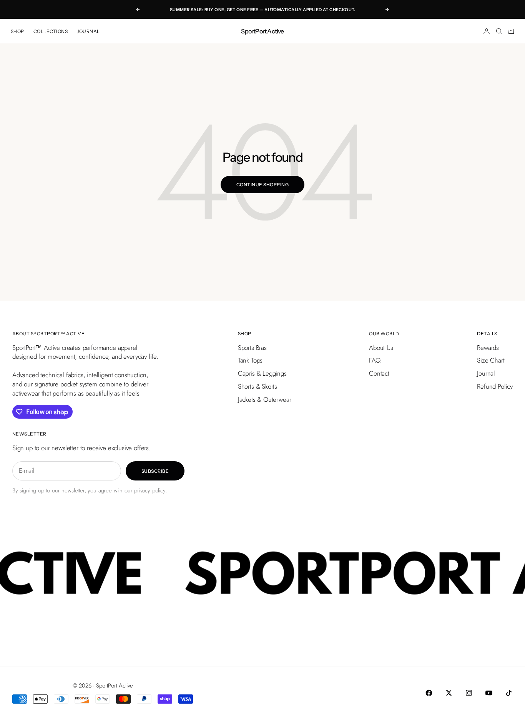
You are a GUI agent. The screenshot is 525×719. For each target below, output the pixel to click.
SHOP (17, 31)
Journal (486, 373)
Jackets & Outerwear (264, 399)
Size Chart (490, 360)
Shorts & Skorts (257, 386)
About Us (381, 347)
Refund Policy (495, 386)
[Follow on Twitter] (449, 693)
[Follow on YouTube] (489, 693)
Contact (379, 373)
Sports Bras (252, 347)
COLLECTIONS (50, 31)
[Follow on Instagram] (469, 693)
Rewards (488, 347)
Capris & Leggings (262, 373)
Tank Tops (250, 360)
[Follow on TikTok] (509, 693)
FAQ (374, 360)
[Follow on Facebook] (429, 693)
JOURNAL (88, 31)
